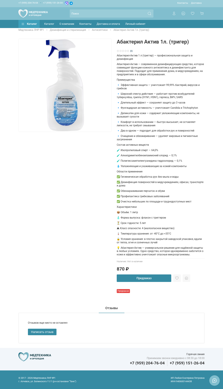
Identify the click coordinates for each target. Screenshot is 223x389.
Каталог (32, 23)
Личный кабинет (135, 23)
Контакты (182, 3)
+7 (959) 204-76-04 (28, 2)
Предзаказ (143, 278)
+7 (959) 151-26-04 (53, 2)
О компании (66, 23)
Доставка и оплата (108, 23)
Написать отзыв (42, 332)
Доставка (196, 3)
